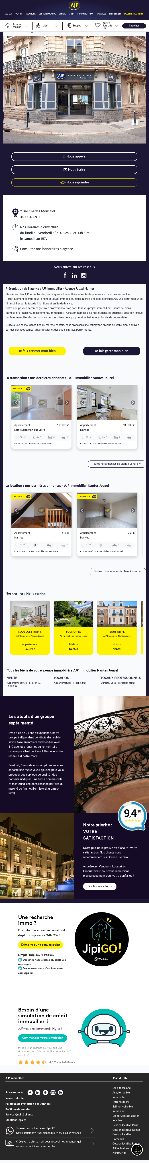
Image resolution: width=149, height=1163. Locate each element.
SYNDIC (62, 14)
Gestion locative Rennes (127, 1143)
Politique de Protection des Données (27, 1104)
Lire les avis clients (100, 886)
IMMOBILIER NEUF (85, 14)
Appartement (22, 425)
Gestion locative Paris (125, 1125)
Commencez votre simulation (42, 1038)
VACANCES (101, 14)
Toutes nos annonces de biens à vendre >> (117, 463)
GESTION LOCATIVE (47, 14)
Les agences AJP (122, 1088)
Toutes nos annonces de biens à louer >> (118, 571)
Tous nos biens (121, 1102)
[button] (16, 402)
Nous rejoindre (77, 182)
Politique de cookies (17, 1109)
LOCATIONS (31, 14)
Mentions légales (15, 1120)
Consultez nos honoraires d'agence (46, 249)
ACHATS (9, 14)
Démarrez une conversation (40, 945)
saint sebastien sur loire (29, 430)
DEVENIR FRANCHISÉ (133, 14)
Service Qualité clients (19, 1114)
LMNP (71, 14)
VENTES (19, 14)
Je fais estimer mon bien (37, 351)
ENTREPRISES (115, 14)
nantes (84, 430)
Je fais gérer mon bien (111, 351)
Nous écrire (76, 169)
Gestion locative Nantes (126, 1130)
